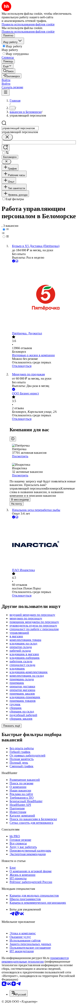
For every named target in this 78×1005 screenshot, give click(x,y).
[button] (6, 80)
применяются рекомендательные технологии (35, 959)
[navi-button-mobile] (6, 92)
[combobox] (20, 128)
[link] (8, 70)
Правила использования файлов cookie (28, 31)
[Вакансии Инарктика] (43, 543)
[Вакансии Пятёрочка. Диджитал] (43, 297)
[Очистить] (7, 137)
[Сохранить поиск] (6, 147)
